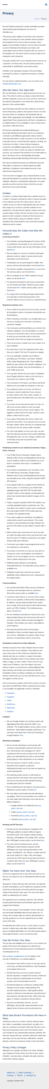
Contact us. (31, 1075)
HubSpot (10, 711)
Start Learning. (25, 1072)
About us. (11, 1072)
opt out (19, 808)
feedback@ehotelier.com (12, 84)
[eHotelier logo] (5, 4)
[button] (46, 4)
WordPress (11, 704)
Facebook (10, 693)
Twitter (9, 700)
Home (36, 19)
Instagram (10, 697)
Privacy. (10, 1075)
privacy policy (22, 812)
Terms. (20, 1075)
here (13, 250)
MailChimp (11, 708)
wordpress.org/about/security (17, 956)
